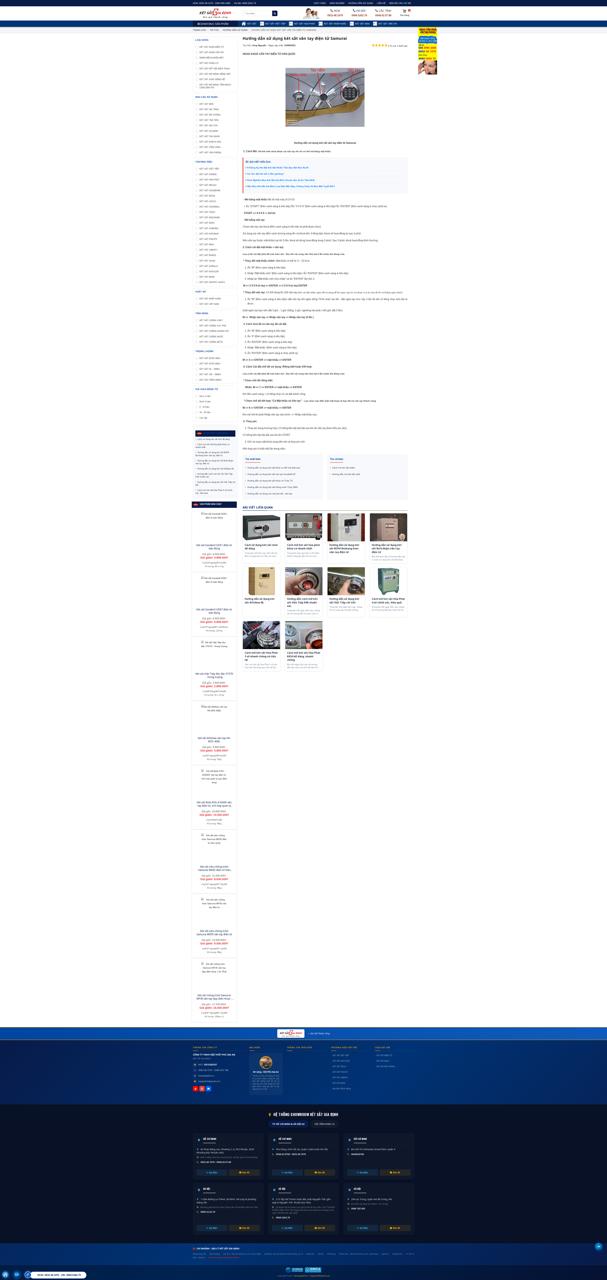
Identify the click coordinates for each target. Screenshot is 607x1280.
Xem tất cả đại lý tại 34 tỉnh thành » (224, 1257)
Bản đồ (245, 1172)
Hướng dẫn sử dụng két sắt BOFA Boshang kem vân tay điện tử (212, 453)
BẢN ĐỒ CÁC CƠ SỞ (400, 3)
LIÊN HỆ (381, 3)
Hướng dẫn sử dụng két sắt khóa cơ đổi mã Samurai (273, 467)
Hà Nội (320, 1254)
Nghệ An (385, 1254)
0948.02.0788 (283, 1154)
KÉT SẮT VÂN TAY (387, 23)
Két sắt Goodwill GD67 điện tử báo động (214, 611)
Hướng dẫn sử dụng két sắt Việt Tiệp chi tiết (215, 483)
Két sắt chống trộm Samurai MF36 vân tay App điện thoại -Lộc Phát (214, 999)
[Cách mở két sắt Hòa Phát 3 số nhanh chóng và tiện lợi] (261, 635)
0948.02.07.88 (383, 15)
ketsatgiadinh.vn (206, 1075)
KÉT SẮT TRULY (339, 1066)
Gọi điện (213, 1172)
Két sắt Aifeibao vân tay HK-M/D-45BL (214, 739)
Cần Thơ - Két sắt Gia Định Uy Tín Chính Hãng (242, 1254)
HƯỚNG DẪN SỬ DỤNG (360, 3)
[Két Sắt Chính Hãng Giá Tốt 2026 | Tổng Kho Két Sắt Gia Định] (215, 13)
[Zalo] (208, 1088)
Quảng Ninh (397, 1254)
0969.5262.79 (249, 3)
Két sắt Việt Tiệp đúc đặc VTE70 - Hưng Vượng (214, 675)
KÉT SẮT (252, 23)
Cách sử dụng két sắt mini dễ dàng (213, 439)
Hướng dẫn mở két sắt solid (345, 474)
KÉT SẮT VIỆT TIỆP (275, 23)
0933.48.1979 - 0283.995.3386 (214, 3)
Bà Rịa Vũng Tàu (199, 1254)
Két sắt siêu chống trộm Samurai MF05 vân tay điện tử (214, 932)
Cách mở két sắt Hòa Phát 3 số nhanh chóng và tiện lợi (261, 656)
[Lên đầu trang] (598, 1246)
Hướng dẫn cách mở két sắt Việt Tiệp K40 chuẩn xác (214, 475)
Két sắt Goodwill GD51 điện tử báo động (214, 546)
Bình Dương (215, 1254)
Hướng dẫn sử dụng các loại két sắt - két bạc (269, 493)
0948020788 (357, 1154)
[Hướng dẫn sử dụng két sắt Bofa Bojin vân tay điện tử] (388, 527)
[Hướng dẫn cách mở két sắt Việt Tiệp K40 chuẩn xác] (303, 581)
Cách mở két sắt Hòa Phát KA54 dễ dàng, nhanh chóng (303, 656)
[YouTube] (195, 1088)
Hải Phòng (331, 1254)
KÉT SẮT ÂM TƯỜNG (386, 1066)
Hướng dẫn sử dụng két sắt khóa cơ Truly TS (270, 480)
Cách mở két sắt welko (343, 467)
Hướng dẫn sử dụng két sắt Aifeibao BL (215, 469)
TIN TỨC (214, 30)
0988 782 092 (358, 1208)
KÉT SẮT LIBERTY (340, 1077)
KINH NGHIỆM (337, 3)
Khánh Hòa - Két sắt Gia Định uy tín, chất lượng (358, 1254)
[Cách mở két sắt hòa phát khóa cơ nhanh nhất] (303, 527)
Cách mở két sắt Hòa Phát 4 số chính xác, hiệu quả (213, 491)
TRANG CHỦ (199, 30)
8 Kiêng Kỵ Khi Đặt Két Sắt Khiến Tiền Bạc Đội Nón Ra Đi (278, 167)
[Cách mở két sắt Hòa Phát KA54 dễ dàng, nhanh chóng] (303, 635)
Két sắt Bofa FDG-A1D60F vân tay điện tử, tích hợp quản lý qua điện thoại (214, 806)
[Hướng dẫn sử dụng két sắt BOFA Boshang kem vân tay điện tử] (346, 527)
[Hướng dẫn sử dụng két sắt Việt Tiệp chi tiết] (346, 581)
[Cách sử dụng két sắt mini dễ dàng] (261, 527)
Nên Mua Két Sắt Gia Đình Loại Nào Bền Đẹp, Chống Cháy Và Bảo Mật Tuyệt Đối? (291, 186)
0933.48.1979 (335, 15)
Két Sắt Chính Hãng (342, 1088)
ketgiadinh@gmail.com (209, 1081)
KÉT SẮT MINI (362, 23)
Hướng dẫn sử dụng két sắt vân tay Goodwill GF (271, 474)
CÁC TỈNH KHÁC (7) (324, 1124)
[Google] (202, 1088)
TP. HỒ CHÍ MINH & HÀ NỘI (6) (288, 1124)
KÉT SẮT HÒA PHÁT (341, 1061)
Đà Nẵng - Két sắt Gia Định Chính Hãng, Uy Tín (283, 1254)
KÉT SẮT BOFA (339, 1083)
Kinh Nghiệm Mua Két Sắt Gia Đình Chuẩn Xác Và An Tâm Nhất (281, 180)
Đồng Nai (310, 1254)
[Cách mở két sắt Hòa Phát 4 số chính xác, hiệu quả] (388, 581)
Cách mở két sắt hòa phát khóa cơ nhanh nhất (212, 445)
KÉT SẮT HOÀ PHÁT (304, 23)
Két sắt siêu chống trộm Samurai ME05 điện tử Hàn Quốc (214, 870)
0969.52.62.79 (208, 1211)
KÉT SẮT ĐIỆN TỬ (384, 1055)
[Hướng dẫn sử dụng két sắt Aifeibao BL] (261, 581)
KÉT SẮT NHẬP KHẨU (335, 23)
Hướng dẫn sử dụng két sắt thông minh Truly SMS (272, 487)
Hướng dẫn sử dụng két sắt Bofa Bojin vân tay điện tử (214, 462)
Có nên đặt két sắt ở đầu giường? (265, 174)
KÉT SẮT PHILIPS (340, 1072)
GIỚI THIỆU (320, 3)
